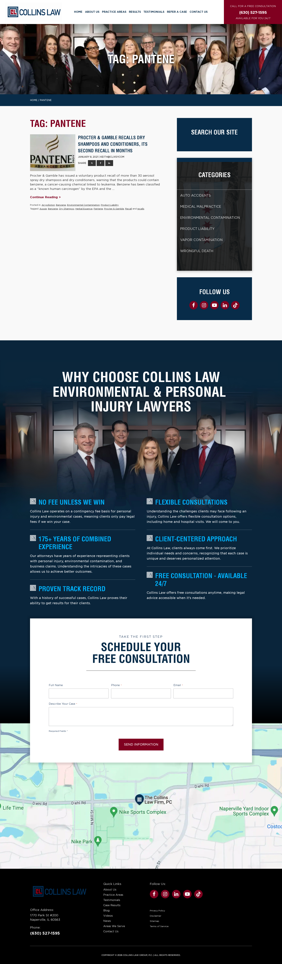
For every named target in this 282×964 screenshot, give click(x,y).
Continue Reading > (45, 197)
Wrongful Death (196, 251)
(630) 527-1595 (45, 933)
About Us (92, 11)
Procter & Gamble (114, 208)
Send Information (141, 744)
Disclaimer (155, 915)
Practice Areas (114, 11)
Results (135, 11)
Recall (128, 208)
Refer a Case (177, 11)
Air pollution (48, 205)
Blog (106, 910)
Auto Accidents (195, 195)
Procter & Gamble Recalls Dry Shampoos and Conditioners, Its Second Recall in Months (113, 144)
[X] (92, 163)
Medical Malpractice (200, 206)
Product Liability (110, 205)
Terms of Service (159, 926)
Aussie (43, 208)
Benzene (61, 205)
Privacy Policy (157, 910)
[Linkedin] (109, 163)
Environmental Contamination (83, 205)
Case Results (111, 905)
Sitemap (154, 921)
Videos (108, 915)
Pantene (98, 208)
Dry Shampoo (66, 208)
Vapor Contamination (201, 240)
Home (78, 11)
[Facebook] (100, 163)
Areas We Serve (114, 926)
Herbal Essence (84, 208)
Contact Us (199, 11)
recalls (140, 208)
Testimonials (153, 11)
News (107, 920)
